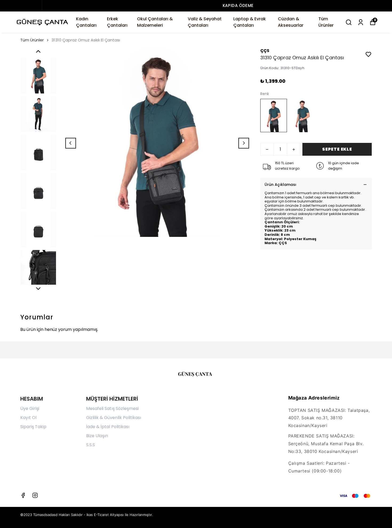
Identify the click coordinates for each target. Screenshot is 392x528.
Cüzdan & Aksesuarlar (290, 22)
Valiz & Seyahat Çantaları (205, 22)
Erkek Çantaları (117, 22)
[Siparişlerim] (360, 22)
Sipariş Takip (33, 427)
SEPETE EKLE (337, 149)
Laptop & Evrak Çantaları (249, 22)
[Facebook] (23, 495)
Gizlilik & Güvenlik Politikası (113, 417)
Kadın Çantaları (86, 22)
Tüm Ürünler (326, 22)
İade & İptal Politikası (107, 427)
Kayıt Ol (28, 417)
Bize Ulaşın (97, 436)
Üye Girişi (29, 408)
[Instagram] (35, 495)
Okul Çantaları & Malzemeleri (155, 22)
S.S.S (90, 445)
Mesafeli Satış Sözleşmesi (112, 408)
